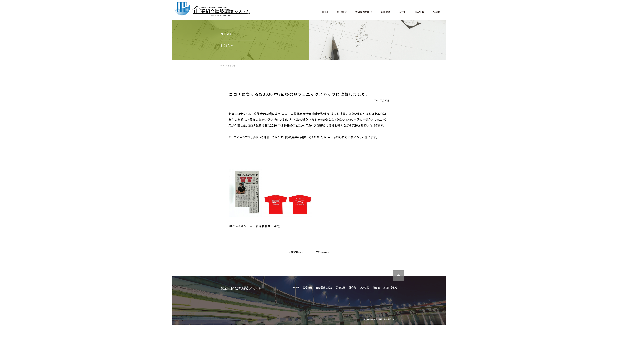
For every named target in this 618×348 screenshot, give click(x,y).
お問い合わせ (390, 287)
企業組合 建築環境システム (241, 288)
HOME (223, 66)
